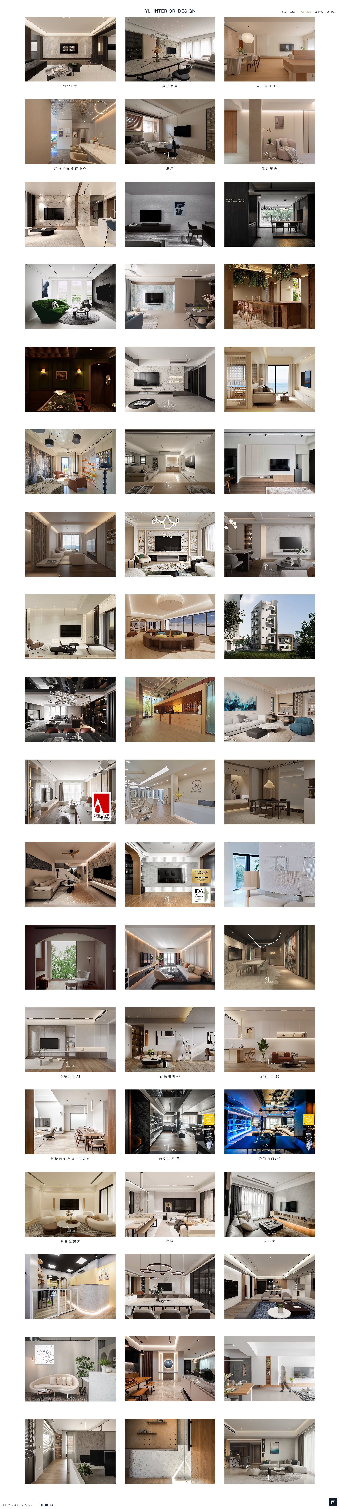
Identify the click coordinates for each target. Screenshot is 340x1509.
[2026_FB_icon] (46, 1505)
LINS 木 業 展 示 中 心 (269, 994)
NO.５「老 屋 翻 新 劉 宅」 (170, 994)
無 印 (269, 1406)
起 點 (70, 1488)
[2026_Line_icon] (51, 1505)
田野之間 (170, 1406)
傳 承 (169, 1488)
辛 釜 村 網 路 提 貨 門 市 (70, 1406)
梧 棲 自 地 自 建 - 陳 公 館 (70, 1159)
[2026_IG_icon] (41, 1505)
